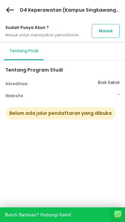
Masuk (106, 31)
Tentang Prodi (23, 51)
